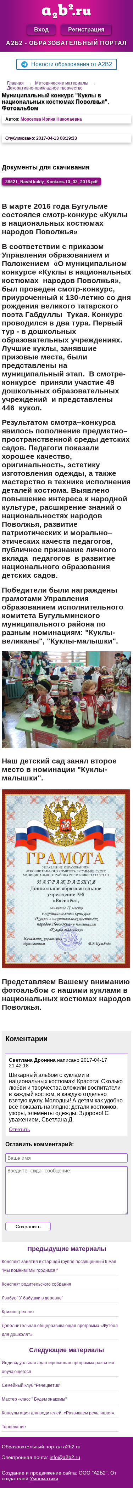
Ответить (19, 1129)
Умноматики (44, 1478)
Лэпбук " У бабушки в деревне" (32, 1298)
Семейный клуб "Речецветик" (31, 1385)
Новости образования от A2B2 (71, 64)
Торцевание (14, 1426)
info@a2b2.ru (65, 1457)
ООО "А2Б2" (93, 1473)
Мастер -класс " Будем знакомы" (34, 1399)
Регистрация (86, 29)
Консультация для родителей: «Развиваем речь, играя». (58, 1413)
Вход (41, 29)
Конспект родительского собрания (36, 1284)
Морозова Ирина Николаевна (51, 119)
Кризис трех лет (18, 1311)
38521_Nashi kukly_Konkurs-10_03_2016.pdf (51, 181)
